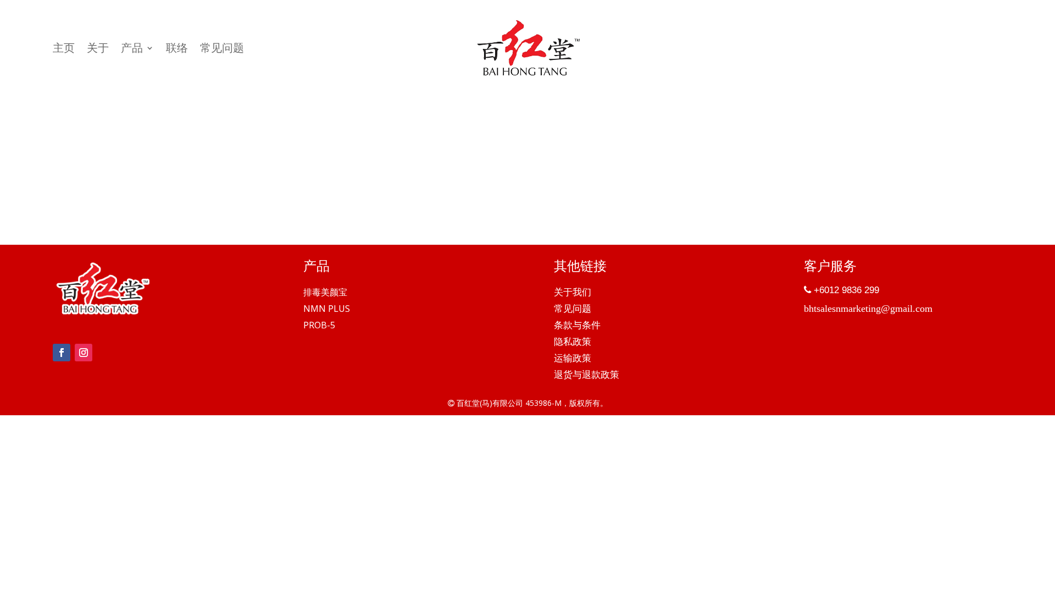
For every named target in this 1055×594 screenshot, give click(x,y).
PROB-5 (319, 326)
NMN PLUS (326, 310)
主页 (64, 49)
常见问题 (222, 49)
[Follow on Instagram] (83, 352)
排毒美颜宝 (325, 293)
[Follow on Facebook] (61, 352)
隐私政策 (572, 343)
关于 (98, 49)
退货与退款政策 (586, 376)
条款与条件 (577, 326)
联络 (177, 49)
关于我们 (572, 293)
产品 (132, 49)
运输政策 (572, 359)
